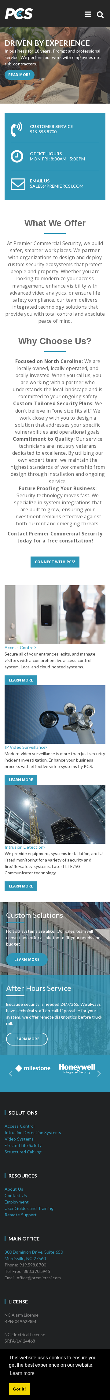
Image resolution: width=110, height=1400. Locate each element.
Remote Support (21, 1214)
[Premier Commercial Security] (32, 10)
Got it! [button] (19, 1389)
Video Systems (19, 1138)
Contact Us (16, 1195)
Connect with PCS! (55, 561)
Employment (17, 1201)
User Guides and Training (29, 1208)
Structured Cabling (23, 1151)
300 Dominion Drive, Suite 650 (34, 1252)
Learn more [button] (22, 1373)
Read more (19, 74)
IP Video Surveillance (25, 747)
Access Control (20, 647)
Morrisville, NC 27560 (25, 1258)
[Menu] (87, 14)
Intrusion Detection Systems (33, 1132)
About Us (14, 1189)
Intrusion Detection (24, 847)
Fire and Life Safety (23, 1145)
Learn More (21, 680)
